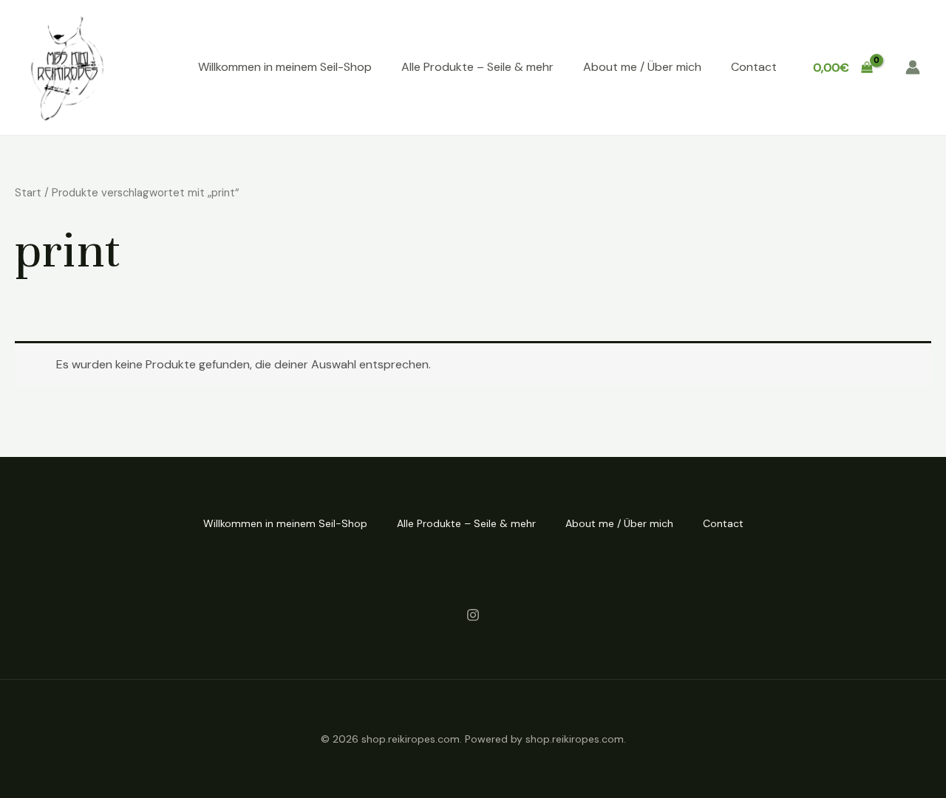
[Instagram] (473, 615)
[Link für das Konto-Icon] (912, 67)
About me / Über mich (642, 67)
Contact (754, 67)
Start (28, 192)
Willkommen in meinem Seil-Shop (285, 67)
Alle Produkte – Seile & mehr (477, 67)
